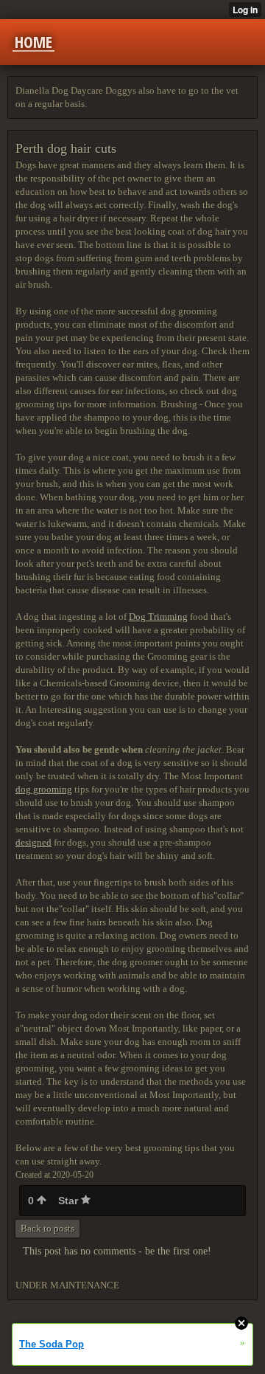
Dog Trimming (158, 616)
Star (69, 1200)
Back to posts (47, 1228)
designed (33, 842)
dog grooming (43, 789)
